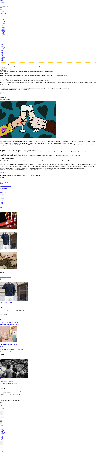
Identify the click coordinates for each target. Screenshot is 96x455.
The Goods (3, 3)
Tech (2, 59)
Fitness (4, 21)
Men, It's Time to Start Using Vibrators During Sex (6, 351)
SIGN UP (1, 402)
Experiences (1, 62)
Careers (2, 450)
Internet (4, 28)
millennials (64, 143)
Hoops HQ (3, 37)
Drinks (1, 229)
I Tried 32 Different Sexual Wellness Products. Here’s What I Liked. (8, 344)
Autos (3, 19)
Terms (2, 448)
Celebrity (1, 356)
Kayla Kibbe (2, 67)
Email (7, 310)
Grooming (1, 209)
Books (4, 27)
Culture (1, 191)
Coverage (3, 417)
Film (3, 26)
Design (2, 53)
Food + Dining (2, 385)
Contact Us (3, 447)
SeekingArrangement (12, 71)
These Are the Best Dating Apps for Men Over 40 (5, 99)
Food (3, 16)
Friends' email (1, 394)
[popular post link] (8, 268)
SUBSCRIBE (3, 195)
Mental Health (3, 47)
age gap (5, 79)
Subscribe (4, 6)
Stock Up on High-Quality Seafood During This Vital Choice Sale (8, 383)
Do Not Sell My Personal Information (6, 452)
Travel (3, 17)
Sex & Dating (5, 62)
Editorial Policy (3, 446)
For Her (4, 34)
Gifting (4, 36)
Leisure (2, 1)
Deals (2, 4)
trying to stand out (48, 166)
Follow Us (1, 6)
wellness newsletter (27, 189)
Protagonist (3, 419)
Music (3, 25)
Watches (4, 18)
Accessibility (3, 451)
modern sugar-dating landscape (9, 74)
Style (3, 15)
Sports (3, 29)
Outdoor (4, 33)
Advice (2, 434)
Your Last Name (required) (10, 391)
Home (3, 32)
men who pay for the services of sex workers (30, 81)
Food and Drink (3, 57)
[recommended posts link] (9, 322)
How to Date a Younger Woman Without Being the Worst (6, 184)
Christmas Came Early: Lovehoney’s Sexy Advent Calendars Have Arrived (9, 324)
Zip (7, 311)
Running (4, 23)
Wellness (3, 2)
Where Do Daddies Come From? (3, 188)
